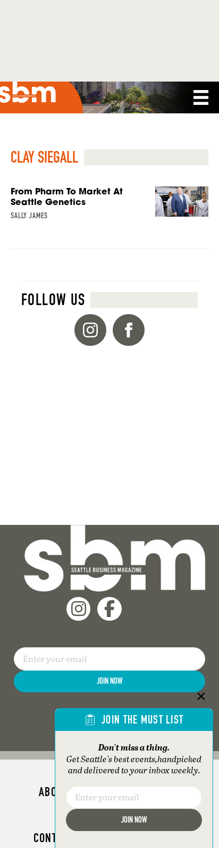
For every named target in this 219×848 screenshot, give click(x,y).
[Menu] (200, 97)
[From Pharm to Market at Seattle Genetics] (109, 217)
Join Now (109, 681)
